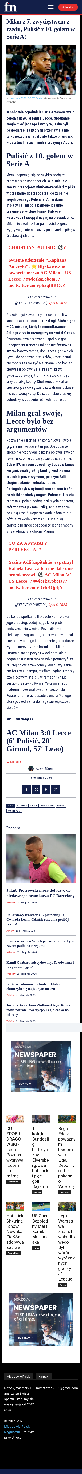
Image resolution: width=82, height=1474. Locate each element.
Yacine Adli (14, 811)
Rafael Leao (47, 806)
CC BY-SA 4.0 (35, 98)
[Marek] (32, 768)
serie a (61, 806)
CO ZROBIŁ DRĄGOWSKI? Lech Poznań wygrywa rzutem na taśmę (14, 1152)
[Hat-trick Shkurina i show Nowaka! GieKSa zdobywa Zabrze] (15, 1206)
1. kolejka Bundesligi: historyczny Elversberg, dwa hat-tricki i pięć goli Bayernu (40, 1157)
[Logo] (10, 7)
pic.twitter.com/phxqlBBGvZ (37, 285)
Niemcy (37, 1192)
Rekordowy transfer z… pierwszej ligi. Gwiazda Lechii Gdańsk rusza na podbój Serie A (37, 919)
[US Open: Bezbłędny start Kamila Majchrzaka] (41, 1206)
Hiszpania (65, 1192)
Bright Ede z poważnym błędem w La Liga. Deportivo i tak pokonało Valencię (66, 1157)
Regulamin (12, 1432)
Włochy (14, 762)
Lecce (33, 806)
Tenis (36, 1247)
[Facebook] (26, 789)
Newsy (10, 930)
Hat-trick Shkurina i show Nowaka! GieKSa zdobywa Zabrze (15, 1231)
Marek (49, 768)
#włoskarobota (40, 279)
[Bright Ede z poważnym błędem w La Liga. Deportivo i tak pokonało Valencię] (67, 1119)
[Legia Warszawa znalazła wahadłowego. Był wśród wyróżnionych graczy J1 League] (67, 1206)
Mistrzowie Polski (17, 1426)
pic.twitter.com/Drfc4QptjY (35, 587)
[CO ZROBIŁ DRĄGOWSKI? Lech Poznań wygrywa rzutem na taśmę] (15, 1119)
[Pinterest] (46, 789)
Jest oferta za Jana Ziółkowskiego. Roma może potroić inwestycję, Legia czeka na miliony (38, 1010)
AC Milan (22, 806)
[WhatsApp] (55, 789)
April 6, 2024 (57, 303)
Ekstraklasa (14, 1181)
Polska (10, 995)
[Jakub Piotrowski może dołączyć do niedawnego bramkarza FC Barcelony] (41, 858)
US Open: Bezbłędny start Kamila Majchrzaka (40, 1229)
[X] (36, 789)
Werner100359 (18, 98)
